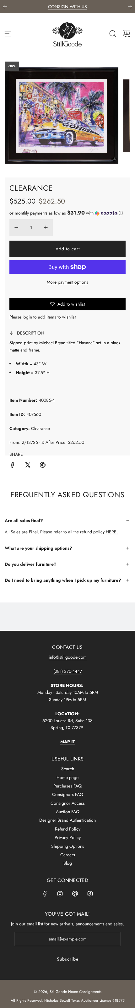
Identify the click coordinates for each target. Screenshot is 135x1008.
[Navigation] (8, 33)
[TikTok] (90, 894)
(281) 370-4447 (67, 671)
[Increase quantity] (46, 227)
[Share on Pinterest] (43, 466)
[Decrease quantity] (16, 227)
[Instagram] (60, 894)
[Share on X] (28, 466)
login (27, 317)
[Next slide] (130, 7)
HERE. (112, 532)
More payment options (67, 282)
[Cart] (126, 34)
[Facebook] (45, 894)
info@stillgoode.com (68, 657)
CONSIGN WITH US (67, 6)
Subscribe (67, 959)
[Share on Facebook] (12, 466)
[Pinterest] (75, 894)
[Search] (113, 34)
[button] (66, 213)
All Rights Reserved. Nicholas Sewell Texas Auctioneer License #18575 (68, 1000)
